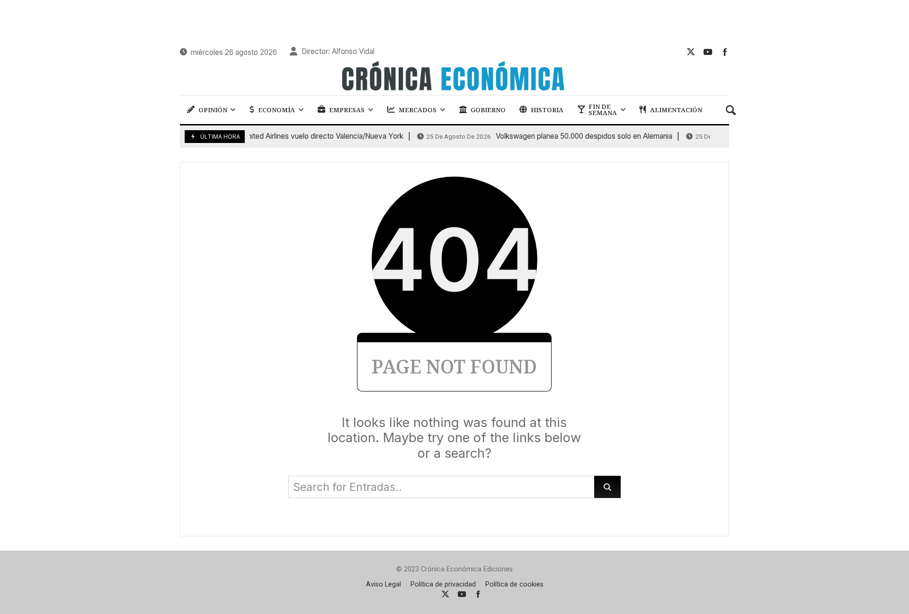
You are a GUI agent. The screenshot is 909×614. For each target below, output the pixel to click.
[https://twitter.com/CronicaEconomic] (690, 51)
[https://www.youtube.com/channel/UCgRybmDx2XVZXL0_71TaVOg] (708, 51)
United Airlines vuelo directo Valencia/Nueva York (284, 136)
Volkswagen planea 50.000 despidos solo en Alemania (545, 136)
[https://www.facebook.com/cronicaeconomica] (725, 51)
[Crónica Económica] (454, 77)
